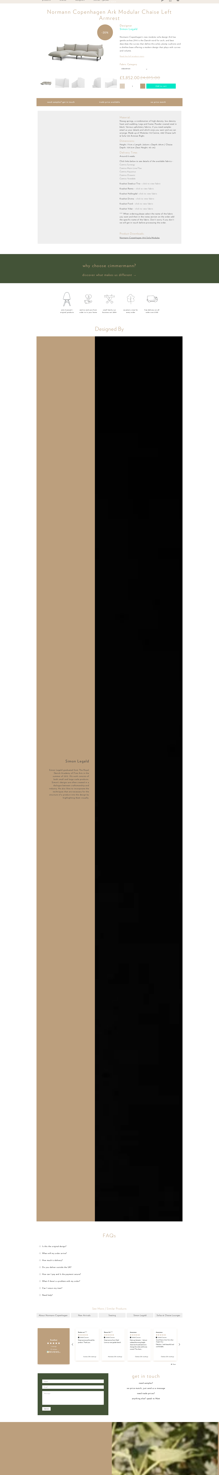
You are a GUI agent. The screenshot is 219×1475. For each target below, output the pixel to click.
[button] (72, 1344)
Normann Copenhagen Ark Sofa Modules (140, 237)
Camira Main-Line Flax (131, 168)
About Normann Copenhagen (53, 1315)
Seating (112, 1315)
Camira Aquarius (128, 171)
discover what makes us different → (109, 275)
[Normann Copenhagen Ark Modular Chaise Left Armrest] (77, 49)
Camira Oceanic (127, 175)
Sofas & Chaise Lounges (168, 1315)
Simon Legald (129, 29)
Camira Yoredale (128, 178)
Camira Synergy (127, 164)
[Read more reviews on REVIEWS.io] (53, 1352)
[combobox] (134, 68)
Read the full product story (132, 56)
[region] (126, 1344)
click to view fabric (152, 183)
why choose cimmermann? (109, 265)
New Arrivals (84, 1315)
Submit (46, 1409)
